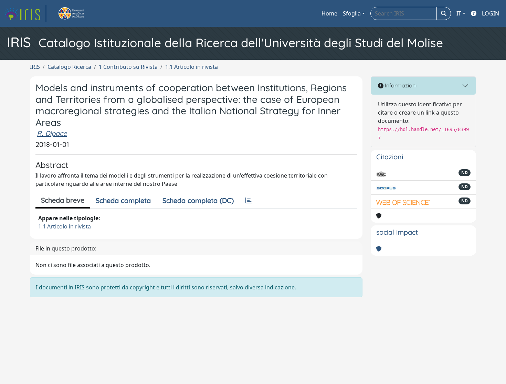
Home (329, 13)
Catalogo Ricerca (69, 67)
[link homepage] (25, 13)
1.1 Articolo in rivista (191, 67)
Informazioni (400, 85)
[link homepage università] (79, 13)
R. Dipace (52, 133)
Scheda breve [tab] (62, 200)
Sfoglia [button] (352, 13)
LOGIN (490, 13)
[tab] (249, 200)
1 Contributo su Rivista (128, 67)
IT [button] (458, 13)
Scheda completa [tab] (123, 200)
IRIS (35, 67)
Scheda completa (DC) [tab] (198, 200)
